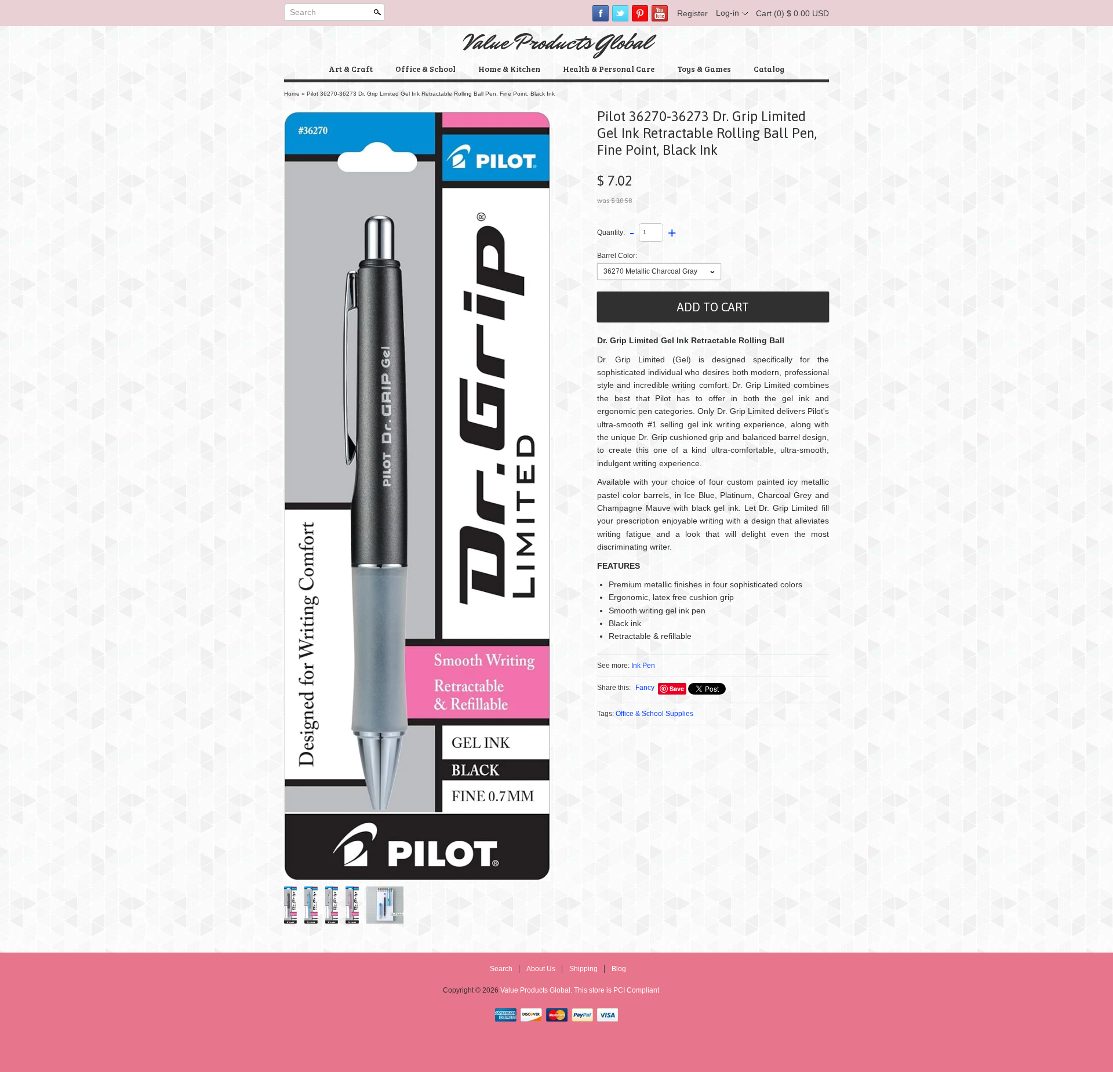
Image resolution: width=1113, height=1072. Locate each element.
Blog (619, 969)
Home (292, 93)
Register (692, 13)
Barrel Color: (617, 256)
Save (677, 688)
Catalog (769, 68)
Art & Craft (351, 68)
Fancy (644, 688)
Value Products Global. (537, 990)
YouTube (660, 13)
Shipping (583, 969)
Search (303, 12)
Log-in (727, 12)
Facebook (600, 13)
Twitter (620, 13)
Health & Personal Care (608, 68)
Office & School (425, 68)
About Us (540, 969)
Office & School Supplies (654, 714)
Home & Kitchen (509, 68)
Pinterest (640, 13)
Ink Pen (643, 666)
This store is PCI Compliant (616, 990)
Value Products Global (556, 42)
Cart (792, 13)
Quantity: (611, 232)
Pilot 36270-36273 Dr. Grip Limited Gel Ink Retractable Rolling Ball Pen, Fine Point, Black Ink (431, 93)
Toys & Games (704, 68)
